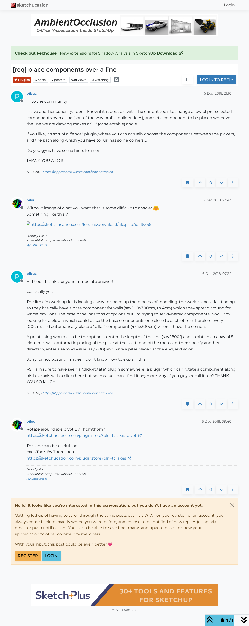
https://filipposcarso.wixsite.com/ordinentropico (78, 172)
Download (168, 53)
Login (51, 555)
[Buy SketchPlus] (124, 595)
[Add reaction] (187, 182)
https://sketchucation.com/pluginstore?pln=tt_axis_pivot (82, 435)
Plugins (24, 80)
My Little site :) (36, 245)
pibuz (32, 93)
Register (28, 555)
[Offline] (19, 203)
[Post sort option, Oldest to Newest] (187, 79)
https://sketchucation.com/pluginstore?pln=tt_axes (76, 458)
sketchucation (33, 5)
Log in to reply (216, 79)
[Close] (232, 505)
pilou (31, 200)
